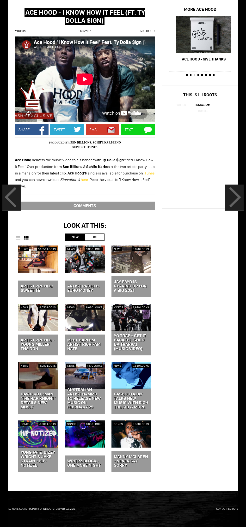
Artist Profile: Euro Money (83, 288)
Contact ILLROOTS (227, 508)
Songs (25, 424)
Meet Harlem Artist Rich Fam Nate (83, 344)
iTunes (92, 147)
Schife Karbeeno (107, 142)
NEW (75, 237)
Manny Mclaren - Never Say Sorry (131, 461)
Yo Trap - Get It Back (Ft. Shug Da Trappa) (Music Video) (130, 342)
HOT (95, 237)
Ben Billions (80, 142)
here (84, 179)
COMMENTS (85, 205)
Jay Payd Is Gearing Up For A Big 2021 (130, 286)
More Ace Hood (200, 9)
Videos (20, 31)
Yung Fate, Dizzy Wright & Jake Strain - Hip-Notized (38, 459)
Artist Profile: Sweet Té (37, 288)
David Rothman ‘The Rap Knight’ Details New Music (38, 401)
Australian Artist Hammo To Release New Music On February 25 (84, 399)
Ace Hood (147, 31)
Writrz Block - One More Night (84, 463)
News (24, 249)
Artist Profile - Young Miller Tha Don (37, 344)
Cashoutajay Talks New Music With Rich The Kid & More (131, 401)
